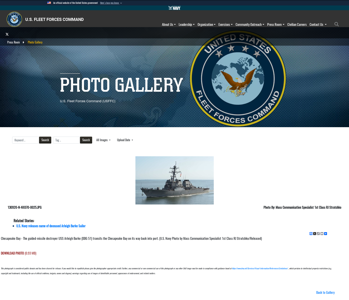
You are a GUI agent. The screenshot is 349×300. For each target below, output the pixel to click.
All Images (102, 140)
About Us (167, 24)
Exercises (224, 24)
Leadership (185, 24)
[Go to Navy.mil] (174, 7)
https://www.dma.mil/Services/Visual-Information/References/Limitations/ (260, 268)
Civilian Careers (297, 24)
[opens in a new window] (7, 34)
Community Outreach (249, 24)
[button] (111, 3)
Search (45, 140)
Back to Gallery (325, 292)
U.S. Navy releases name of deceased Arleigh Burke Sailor (51, 226)
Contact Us (317, 24)
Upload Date (124, 140)
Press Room (274, 24)
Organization (205, 24)
